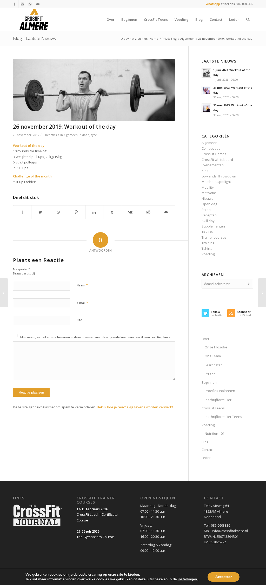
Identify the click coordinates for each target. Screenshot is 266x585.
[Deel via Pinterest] (76, 212)
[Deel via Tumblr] (112, 212)
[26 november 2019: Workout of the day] (94, 90)
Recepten (209, 215)
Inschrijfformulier (218, 399)
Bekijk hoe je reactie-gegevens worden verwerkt (135, 407)
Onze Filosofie (216, 347)
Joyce (93, 135)
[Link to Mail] (38, 4)
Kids (205, 170)
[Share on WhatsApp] (58, 212)
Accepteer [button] (223, 576)
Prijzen (210, 373)
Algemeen (187, 38)
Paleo (206, 209)
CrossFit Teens (213, 408)
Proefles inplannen (220, 390)
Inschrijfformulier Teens (223, 416)
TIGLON (207, 232)
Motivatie (209, 192)
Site (79, 320)
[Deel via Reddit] (148, 212)
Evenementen (213, 165)
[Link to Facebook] (14, 4)
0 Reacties (50, 135)
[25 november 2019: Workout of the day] (4, 292)
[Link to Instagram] (22, 4)
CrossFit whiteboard (217, 159)
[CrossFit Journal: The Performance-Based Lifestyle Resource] (37, 526)
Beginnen (209, 382)
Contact (208, 449)
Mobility (208, 187)
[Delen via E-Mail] (166, 212)
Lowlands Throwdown (219, 176)
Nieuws (207, 198)
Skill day (208, 220)
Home (154, 38)
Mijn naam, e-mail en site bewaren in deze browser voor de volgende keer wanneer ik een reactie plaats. (95, 337)
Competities (211, 148)
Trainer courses (214, 237)
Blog (205, 441)
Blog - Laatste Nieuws (34, 38)
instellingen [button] (188, 579)
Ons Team (213, 356)
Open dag (209, 204)
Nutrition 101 (214, 433)
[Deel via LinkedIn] (94, 212)
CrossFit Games (214, 154)
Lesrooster (213, 365)
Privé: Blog (169, 38)
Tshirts (207, 248)
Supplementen (213, 226)
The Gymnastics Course (95, 536)
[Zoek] (248, 19)
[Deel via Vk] (130, 212)
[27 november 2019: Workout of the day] (262, 292)
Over (205, 338)
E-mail (82, 302)
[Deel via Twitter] (40, 212)
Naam (82, 285)
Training (208, 242)
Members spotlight (216, 181)
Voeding (208, 254)
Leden (206, 457)
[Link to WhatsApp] (30, 4)
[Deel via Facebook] (22, 212)
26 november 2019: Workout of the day (64, 126)
